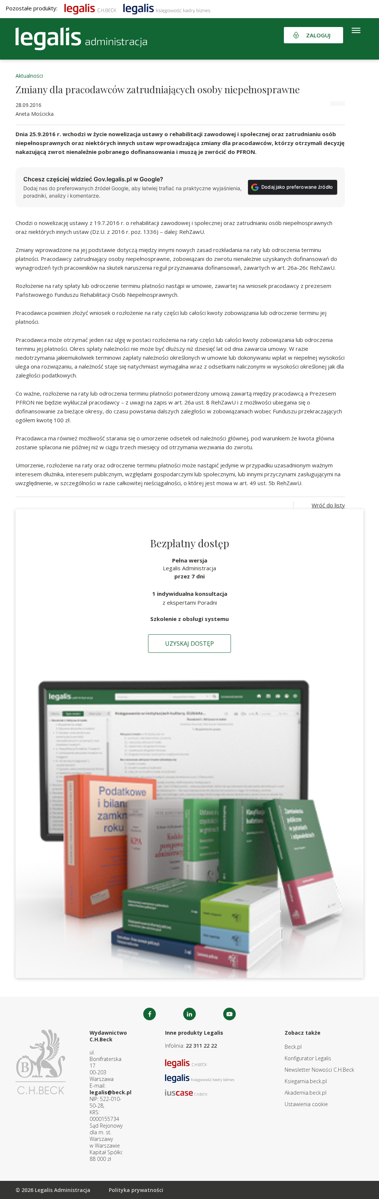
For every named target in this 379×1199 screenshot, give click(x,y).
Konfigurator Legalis (308, 1058)
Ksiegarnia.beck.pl (306, 1081)
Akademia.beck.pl (305, 1092)
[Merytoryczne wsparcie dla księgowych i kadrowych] (166, 8)
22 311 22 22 (201, 1045)
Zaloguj (318, 35)
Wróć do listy (328, 505)
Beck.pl (293, 1046)
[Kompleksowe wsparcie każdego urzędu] (81, 38)
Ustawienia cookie (306, 1104)
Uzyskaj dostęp (189, 643)
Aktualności (29, 75)
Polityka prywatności (136, 1189)
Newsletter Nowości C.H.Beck (319, 1069)
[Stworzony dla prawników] (90, 8)
